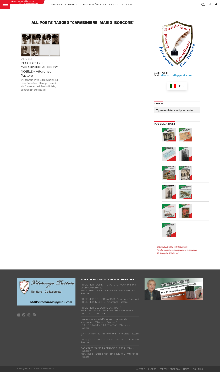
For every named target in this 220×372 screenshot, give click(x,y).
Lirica (112, 4)
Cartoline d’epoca (92, 4)
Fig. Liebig (127, 4)
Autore (55, 4)
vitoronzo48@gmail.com (176, 75)
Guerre (70, 4)
